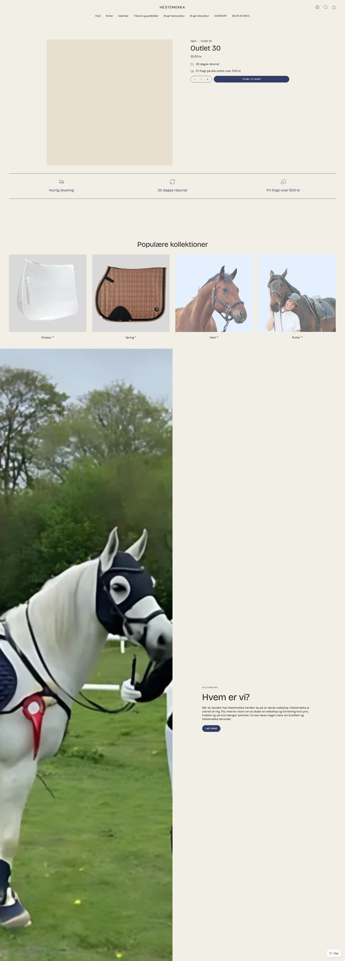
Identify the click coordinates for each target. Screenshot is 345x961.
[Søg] (325, 7)
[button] (98, 16)
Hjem (193, 41)
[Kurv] (334, 7)
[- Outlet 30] (194, 79)
